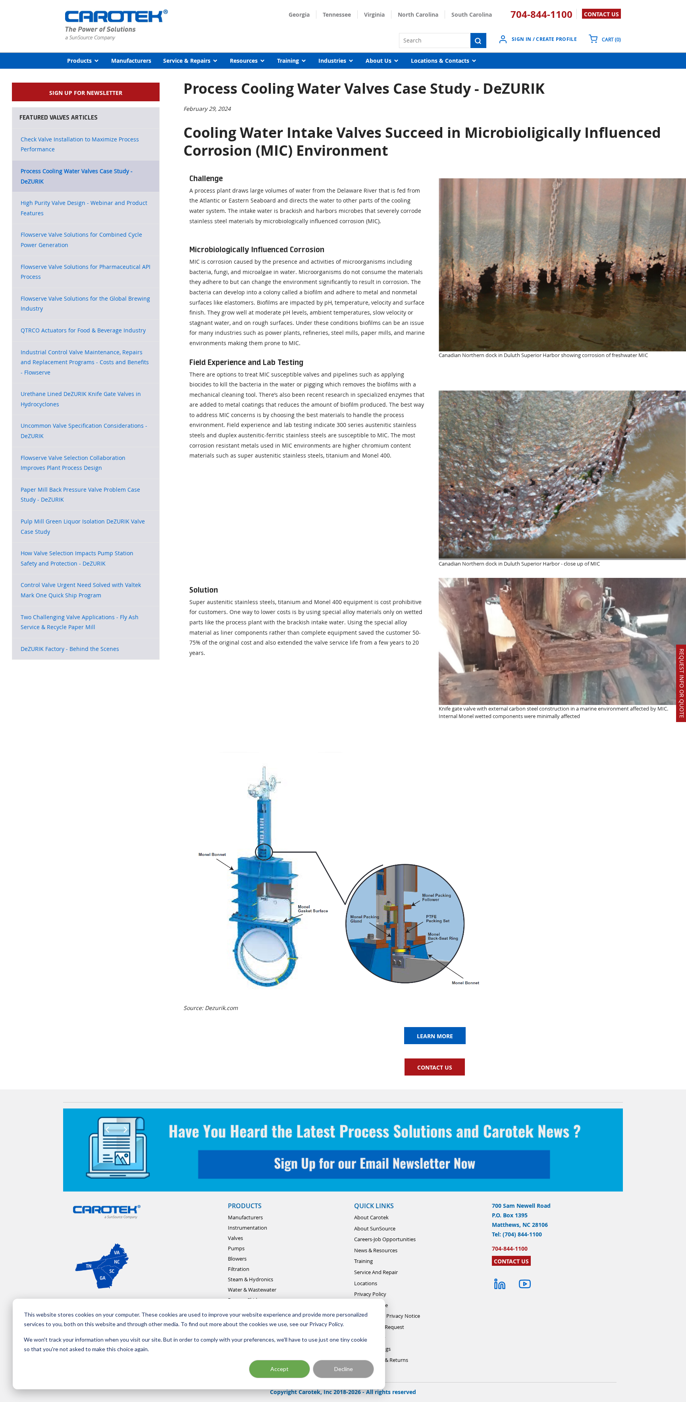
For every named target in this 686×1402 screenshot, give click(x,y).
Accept (279, 1368)
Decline (343, 1368)
